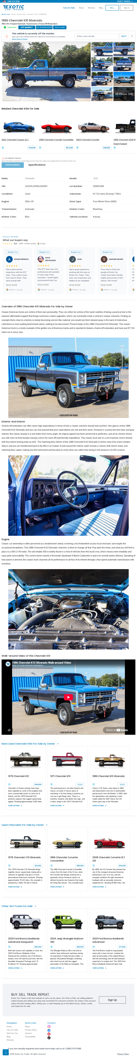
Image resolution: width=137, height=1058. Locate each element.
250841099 (42, 14)
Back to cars (6, 14)
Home (13, 14)
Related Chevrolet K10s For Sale (20, 108)
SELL (112, 8)
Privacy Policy (123, 1054)
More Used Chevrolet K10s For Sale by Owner (28, 743)
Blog (101, 8)
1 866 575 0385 (13, 1)
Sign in (127, 8)
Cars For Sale (21, 14)
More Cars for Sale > (20, 39)
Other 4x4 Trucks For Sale (17, 906)
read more (11, 285)
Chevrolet (30, 14)
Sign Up (112, 1000)
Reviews (91, 8)
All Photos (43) (124, 93)
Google (19, 290)
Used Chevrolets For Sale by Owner (23, 825)
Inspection (11, 27)
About (81, 8)
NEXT (124, 36)
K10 (36, 14)
